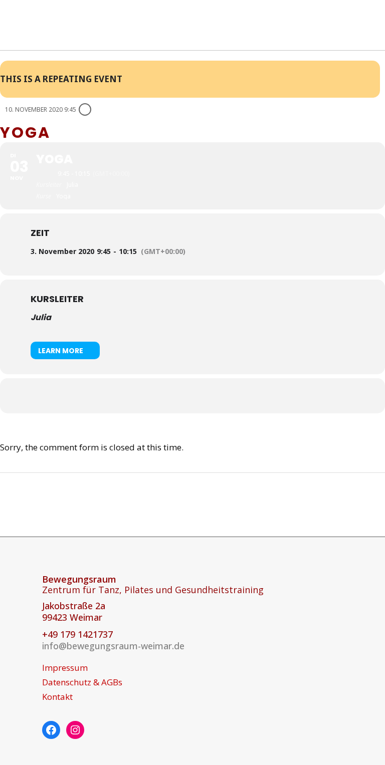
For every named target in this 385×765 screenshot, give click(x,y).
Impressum (65, 668)
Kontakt (57, 697)
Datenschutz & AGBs (82, 682)
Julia (41, 317)
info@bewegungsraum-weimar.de (113, 646)
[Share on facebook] (179, 395)
